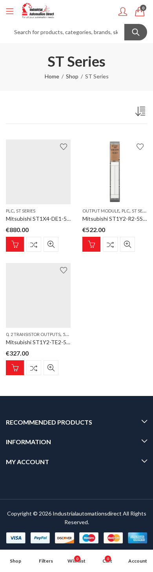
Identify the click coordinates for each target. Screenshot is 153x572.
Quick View (51, 243)
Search (135, 32)
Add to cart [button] (15, 243)
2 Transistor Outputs (35, 334)
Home (52, 76)
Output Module (100, 210)
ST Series (25, 210)
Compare (33, 243)
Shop (72, 76)
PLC (10, 210)
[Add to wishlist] (63, 147)
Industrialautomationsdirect (87, 513)
